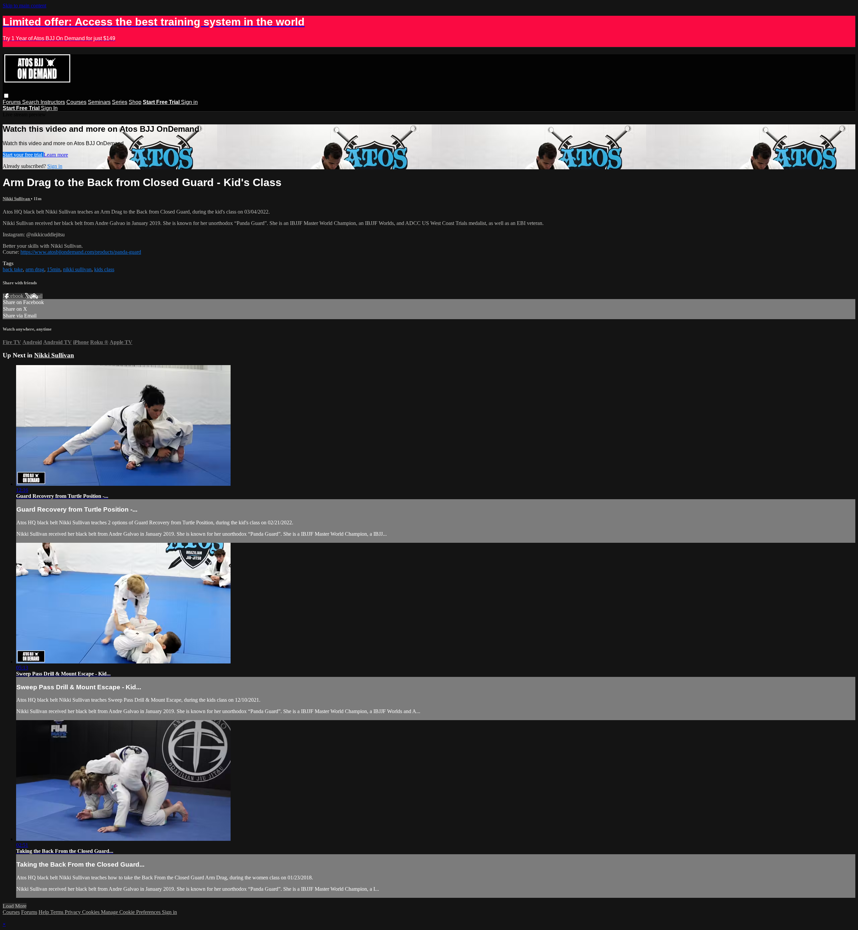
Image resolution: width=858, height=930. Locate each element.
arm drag (34, 269)
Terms (57, 912)
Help (44, 912)
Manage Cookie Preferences (131, 912)
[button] (6, 96)
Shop (135, 102)
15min (53, 269)
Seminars (99, 102)
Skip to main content (24, 5)
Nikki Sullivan (17, 198)
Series (119, 102)
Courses (76, 102)
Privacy (73, 912)
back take (13, 269)
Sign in (189, 102)
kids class (104, 269)
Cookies (91, 912)
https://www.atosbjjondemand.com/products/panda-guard (80, 252)
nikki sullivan (77, 269)
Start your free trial (23, 155)
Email (36, 296)
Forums (12, 102)
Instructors (53, 102)
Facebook (14, 296)
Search (31, 102)
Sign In (49, 108)
